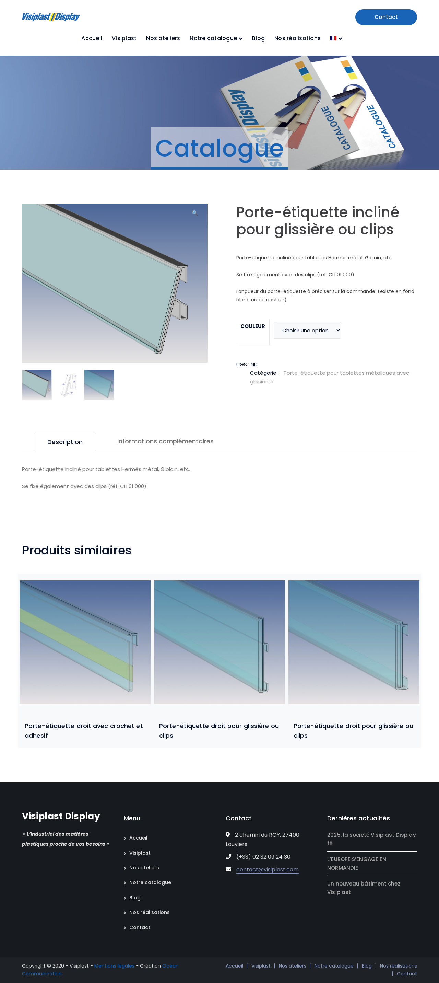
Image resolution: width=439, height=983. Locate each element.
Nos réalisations (149, 912)
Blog (135, 897)
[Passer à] (336, 38)
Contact (386, 17)
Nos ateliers (144, 867)
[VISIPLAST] (51, 16)
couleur (252, 326)
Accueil (138, 837)
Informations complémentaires (165, 441)
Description (65, 442)
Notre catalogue (150, 882)
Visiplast (140, 852)
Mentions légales (114, 965)
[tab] (65, 442)
